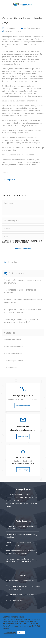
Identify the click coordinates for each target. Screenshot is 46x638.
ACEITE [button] (21, 632)
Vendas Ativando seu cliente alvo (22, 20)
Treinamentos (10, 367)
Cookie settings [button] (10, 633)
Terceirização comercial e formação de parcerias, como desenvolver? (21, 320)
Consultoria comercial (13, 346)
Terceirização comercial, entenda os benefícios (20, 291)
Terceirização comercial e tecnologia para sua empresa (22, 281)
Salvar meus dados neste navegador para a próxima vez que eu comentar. (22, 242)
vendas (5, 172)
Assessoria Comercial (13, 31)
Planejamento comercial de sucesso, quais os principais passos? (22, 311)
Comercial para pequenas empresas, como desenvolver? (23, 301)
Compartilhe (10, 179)
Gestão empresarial (13, 353)
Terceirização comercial (14, 360)
